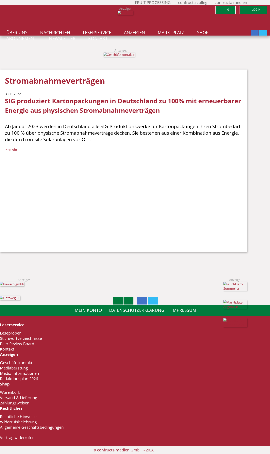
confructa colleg (192, 2)
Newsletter (62, 38)
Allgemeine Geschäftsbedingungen (32, 427)
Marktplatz (171, 32)
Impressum (184, 310)
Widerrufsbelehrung (18, 422)
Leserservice (97, 32)
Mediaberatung (14, 368)
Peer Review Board (17, 343)
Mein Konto (88, 310)
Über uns (16, 32)
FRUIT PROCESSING (153, 2)
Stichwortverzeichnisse (21, 338)
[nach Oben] (118, 301)
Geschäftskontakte (17, 362)
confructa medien (231, 2)
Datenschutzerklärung (136, 310)
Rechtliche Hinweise (18, 416)
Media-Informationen (19, 373)
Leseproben (11, 333)
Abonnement (21, 38)
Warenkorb (10, 392)
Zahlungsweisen (14, 403)
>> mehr (11, 149)
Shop (203, 32)
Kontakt (98, 38)
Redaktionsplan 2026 (19, 378)
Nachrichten (55, 32)
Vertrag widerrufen (17, 437)
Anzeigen (134, 32)
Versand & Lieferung (18, 397)
